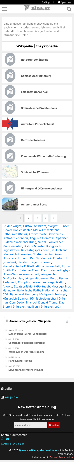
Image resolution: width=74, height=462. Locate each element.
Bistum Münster (34, 246)
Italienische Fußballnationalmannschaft (43, 290)
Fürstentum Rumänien (47, 254)
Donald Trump (47, 302)
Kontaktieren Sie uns (12, 443)
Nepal (42, 242)
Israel (33, 302)
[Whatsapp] (2, 439)
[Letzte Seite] (53, 218)
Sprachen (65, 2)
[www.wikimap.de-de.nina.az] (37, 8)
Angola (7, 286)
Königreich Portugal (52, 294)
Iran (5, 302)
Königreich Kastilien (24, 306)
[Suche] (69, 8)
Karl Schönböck (41, 258)
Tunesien (45, 262)
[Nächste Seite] (45, 218)
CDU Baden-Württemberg (20, 294)
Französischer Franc (26, 270)
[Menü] (4, 8)
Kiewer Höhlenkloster (17, 230)
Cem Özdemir (18, 302)
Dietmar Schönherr (15, 238)
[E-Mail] (7, 439)
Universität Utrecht (16, 258)
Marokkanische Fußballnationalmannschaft (31, 266)
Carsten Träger (28, 262)
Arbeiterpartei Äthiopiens (46, 234)
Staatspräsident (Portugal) (32, 286)
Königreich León (50, 306)
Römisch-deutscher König (47, 298)
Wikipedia (11, 397)
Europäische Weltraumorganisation (41, 282)
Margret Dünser (58, 226)
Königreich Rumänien (17, 254)
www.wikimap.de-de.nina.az (39, 450)
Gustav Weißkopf (34, 226)
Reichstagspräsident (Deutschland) (45, 250)
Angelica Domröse (42, 238)
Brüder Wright (12, 226)
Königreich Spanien (16, 298)
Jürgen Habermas (37, 278)
